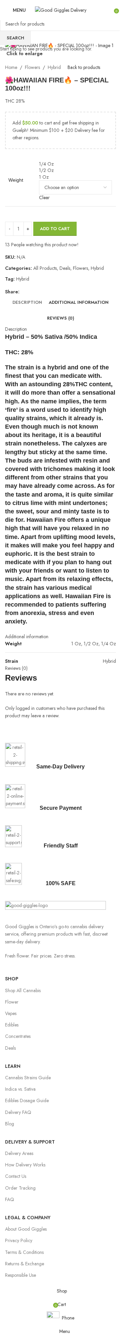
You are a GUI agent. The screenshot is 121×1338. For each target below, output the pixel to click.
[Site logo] (60, 9)
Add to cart (55, 228)
